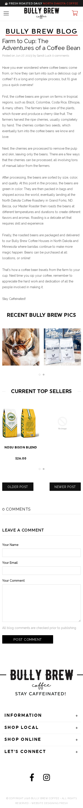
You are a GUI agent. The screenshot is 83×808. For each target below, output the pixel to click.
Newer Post (65, 487)
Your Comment (13, 580)
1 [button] (40, 374)
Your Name (10, 545)
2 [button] (43, 374)
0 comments (60, 55)
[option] (21, 349)
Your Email (10, 562)
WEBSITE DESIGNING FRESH (49, 803)
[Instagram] (46, 778)
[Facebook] (32, 778)
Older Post (18, 487)
